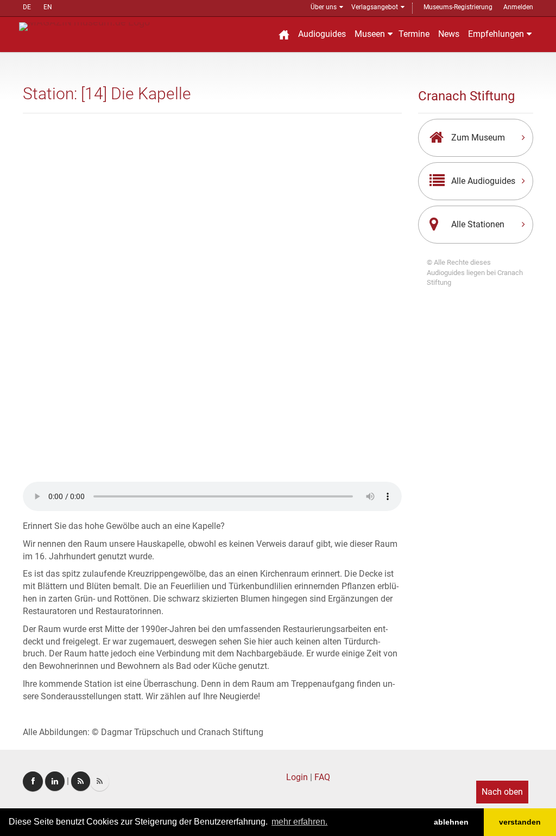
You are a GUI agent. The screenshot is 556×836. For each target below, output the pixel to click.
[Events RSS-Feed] (80, 781)
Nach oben (502, 792)
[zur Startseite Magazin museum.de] (84, 25)
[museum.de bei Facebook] (33, 781)
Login (297, 777)
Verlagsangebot (374, 7)
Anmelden (518, 7)
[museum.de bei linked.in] (55, 781)
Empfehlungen (496, 34)
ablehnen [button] (451, 822)
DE (27, 7)
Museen (370, 34)
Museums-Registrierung (458, 7)
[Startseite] (284, 34)
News (448, 34)
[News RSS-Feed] (99, 781)
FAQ (322, 777)
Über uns (324, 7)
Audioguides (322, 34)
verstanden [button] (520, 822)
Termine (414, 34)
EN (47, 7)
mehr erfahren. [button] (299, 821)
